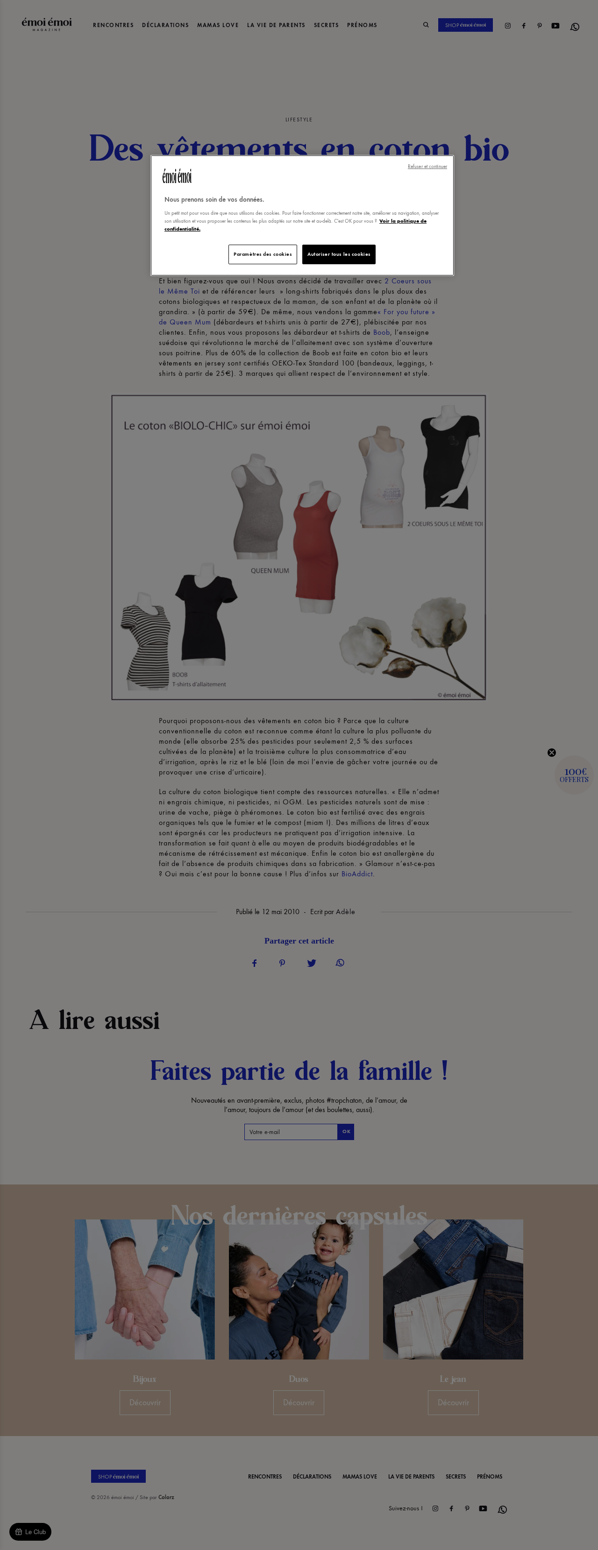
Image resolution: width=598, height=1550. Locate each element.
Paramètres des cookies (263, 254)
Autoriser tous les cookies (338, 254)
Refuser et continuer (427, 166)
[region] (302, 215)
